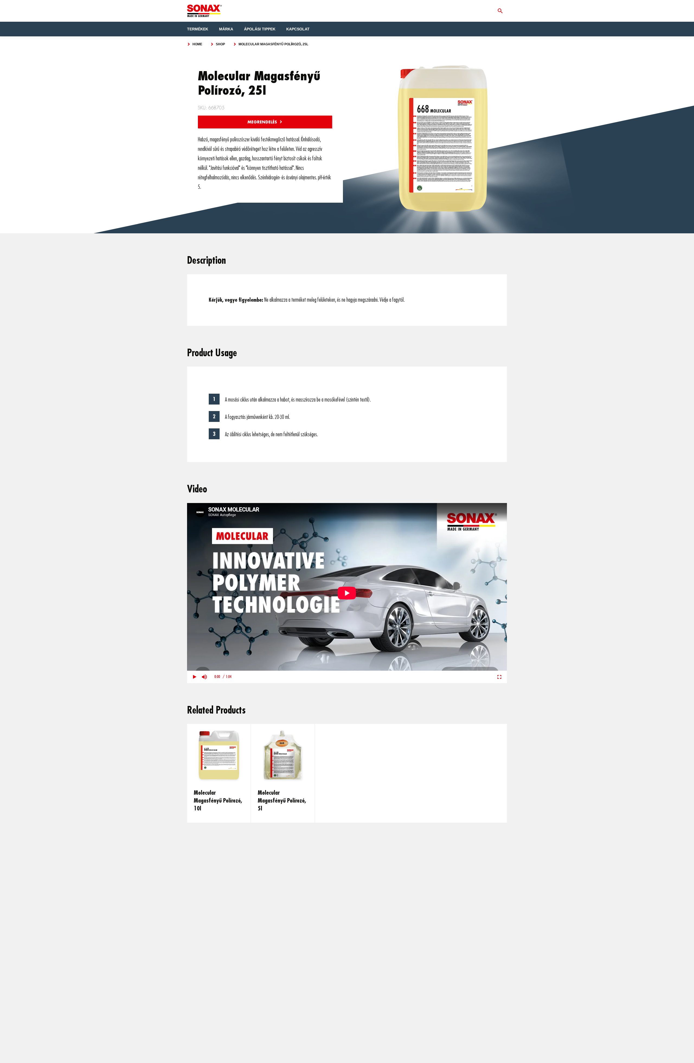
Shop (220, 44)
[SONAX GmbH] (204, 11)
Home (197, 44)
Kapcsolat (298, 29)
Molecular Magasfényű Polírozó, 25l (273, 44)
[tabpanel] (219, 773)
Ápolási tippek (259, 29)
